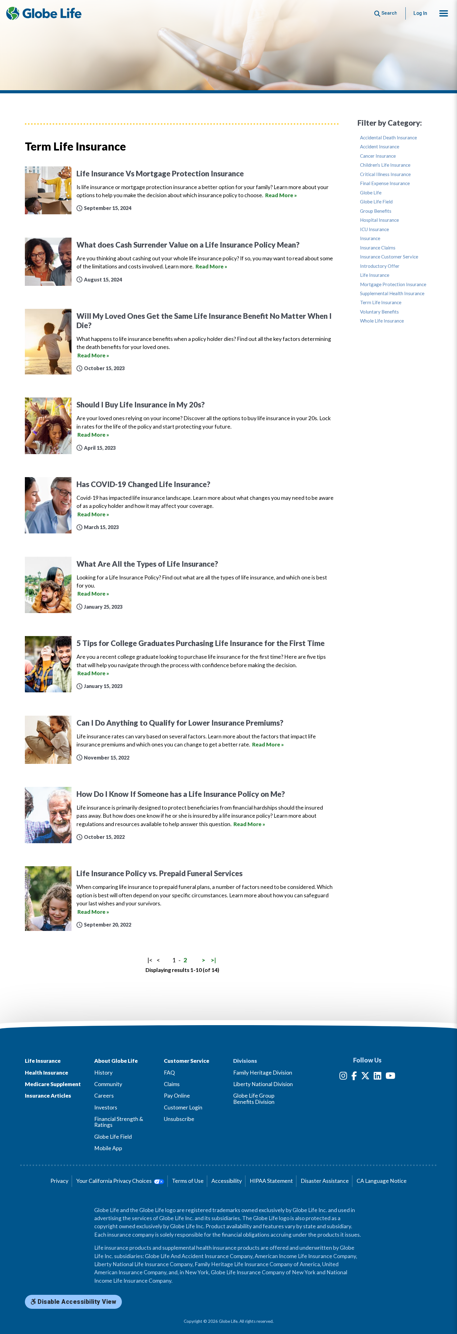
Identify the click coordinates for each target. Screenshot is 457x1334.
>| (213, 960)
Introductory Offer (379, 266)
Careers (104, 1095)
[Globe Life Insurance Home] (43, 13)
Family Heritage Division (262, 1072)
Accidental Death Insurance (388, 137)
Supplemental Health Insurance (392, 293)
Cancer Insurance (378, 156)
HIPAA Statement (271, 1181)
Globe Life (370, 192)
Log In (420, 13)
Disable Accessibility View (76, 1301)
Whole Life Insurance (382, 320)
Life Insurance (374, 275)
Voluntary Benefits (379, 311)
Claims (172, 1084)
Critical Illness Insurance (385, 174)
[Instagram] (343, 1077)
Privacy (59, 1181)
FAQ (169, 1072)
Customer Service (186, 1060)
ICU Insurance (374, 229)
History (103, 1072)
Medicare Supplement (53, 1084)
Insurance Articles (48, 1095)
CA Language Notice (382, 1181)
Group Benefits (375, 211)
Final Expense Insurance (385, 183)
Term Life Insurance (380, 302)
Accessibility (226, 1181)
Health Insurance (46, 1072)
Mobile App (108, 1148)
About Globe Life (116, 1060)
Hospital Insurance (379, 220)
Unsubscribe (179, 1119)
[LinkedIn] (377, 1077)
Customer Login (183, 1107)
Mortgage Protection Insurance (393, 284)
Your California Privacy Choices (114, 1181)
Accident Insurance (379, 146)
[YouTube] (390, 1077)
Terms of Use (188, 1181)
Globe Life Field (376, 201)
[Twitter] (365, 1077)
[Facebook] (354, 1077)
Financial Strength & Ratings (118, 1122)
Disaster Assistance (325, 1181)
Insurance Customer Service (389, 256)
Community (108, 1084)
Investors (105, 1107)
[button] (443, 13)
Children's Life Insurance (385, 165)
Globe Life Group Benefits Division (254, 1098)
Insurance (370, 238)
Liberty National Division (263, 1084)
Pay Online (177, 1095)
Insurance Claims (377, 247)
